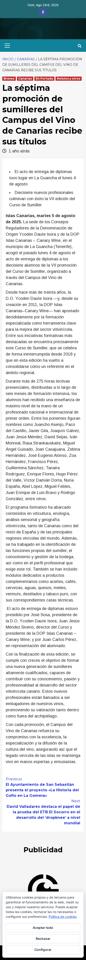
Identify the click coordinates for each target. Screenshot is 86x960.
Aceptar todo (43, 928)
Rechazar (43, 939)
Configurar (43, 950)
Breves (9, 78)
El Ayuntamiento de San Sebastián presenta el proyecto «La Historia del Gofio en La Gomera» (42, 787)
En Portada (44, 78)
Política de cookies (63, 917)
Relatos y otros (68, 78)
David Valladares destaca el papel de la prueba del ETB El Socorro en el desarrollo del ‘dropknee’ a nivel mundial (43, 812)
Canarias (25, 78)
